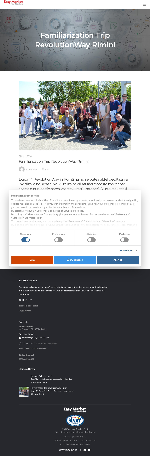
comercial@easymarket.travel (35, 337)
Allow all (118, 260)
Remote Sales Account (41, 376)
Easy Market (33, 169)
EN (26, 300)
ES (31, 300)
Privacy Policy (25, 348)
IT (23, 300)
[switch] (58, 240)
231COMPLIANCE (26, 359)
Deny (32, 260)
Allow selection (75, 260)
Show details (126, 250)
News (47, 169)
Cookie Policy (42, 348)
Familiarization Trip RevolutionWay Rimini (49, 388)
